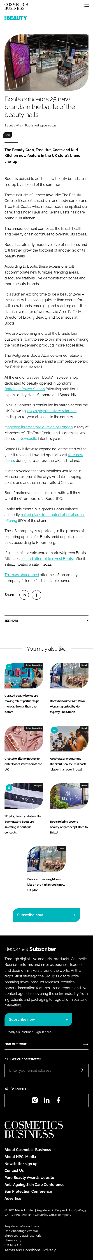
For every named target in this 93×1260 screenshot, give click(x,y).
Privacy (49, 1250)
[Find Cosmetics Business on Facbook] (58, 1102)
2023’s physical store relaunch (52, 411)
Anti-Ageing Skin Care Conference (35, 1184)
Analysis (38, 786)
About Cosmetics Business (28, 1150)
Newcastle (28, 438)
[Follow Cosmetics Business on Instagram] (34, 1102)
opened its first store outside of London (40, 427)
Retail (7, 135)
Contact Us (14, 1170)
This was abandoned (22, 575)
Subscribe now (30, 915)
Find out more (16, 1044)
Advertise (13, 1198)
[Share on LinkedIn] (24, 595)
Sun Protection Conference (28, 1191)
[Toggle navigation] (86, 6)
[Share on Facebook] (36, 595)
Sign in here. (43, 1032)
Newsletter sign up (21, 1164)
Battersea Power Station (25, 389)
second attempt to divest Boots (47, 559)
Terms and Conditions (23, 1250)
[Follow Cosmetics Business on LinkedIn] (46, 1102)
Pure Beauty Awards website (29, 1177)
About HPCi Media (20, 1157)
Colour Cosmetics (34, 665)
